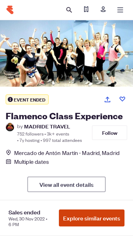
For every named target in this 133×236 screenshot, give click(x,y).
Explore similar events (91, 218)
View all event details (66, 184)
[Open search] (69, 10)
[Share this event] (107, 99)
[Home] (10, 10)
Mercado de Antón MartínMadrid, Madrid (67, 152)
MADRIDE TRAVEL (47, 126)
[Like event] (122, 99)
